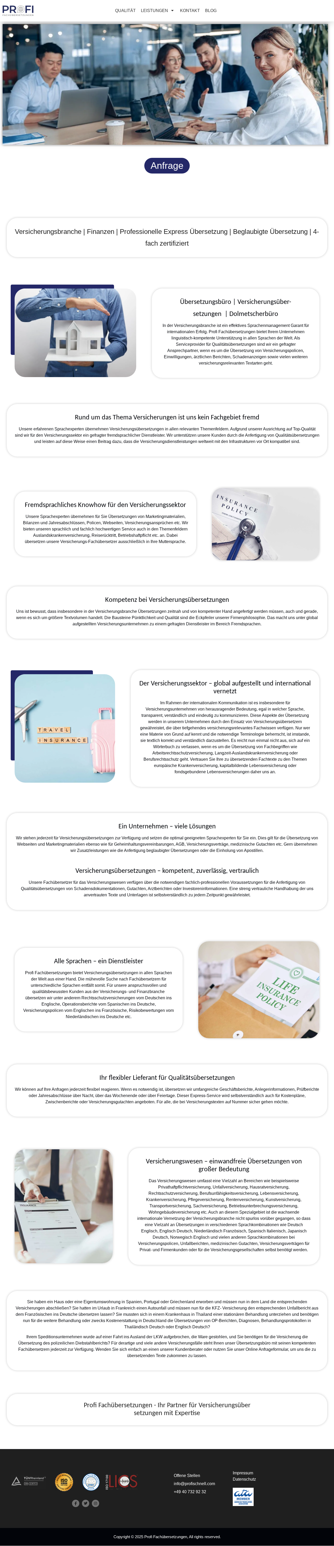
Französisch (234, 1231)
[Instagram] (95, 1503)
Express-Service (205, 1095)
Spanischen (118, 1004)
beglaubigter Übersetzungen (172, 850)
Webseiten (113, 523)
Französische (114, 1010)
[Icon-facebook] (75, 1503)
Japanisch (297, 1231)
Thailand (204, 1314)
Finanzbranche (151, 991)
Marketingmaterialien (165, 516)
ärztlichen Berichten (212, 357)
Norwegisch (181, 1237)
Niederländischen (82, 1016)
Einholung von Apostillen (239, 850)
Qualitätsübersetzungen (234, 344)
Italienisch (276, 1231)
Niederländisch (208, 1231)
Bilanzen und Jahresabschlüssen (54, 523)
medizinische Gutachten (252, 844)
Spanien (134, 1302)
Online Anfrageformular (267, 1349)
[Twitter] (85, 1503)
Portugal (151, 1302)
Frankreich (125, 1308)
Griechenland (182, 1302)
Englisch (149, 1231)
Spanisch (257, 1231)
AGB (180, 844)
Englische (50, 1004)
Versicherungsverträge (207, 844)
